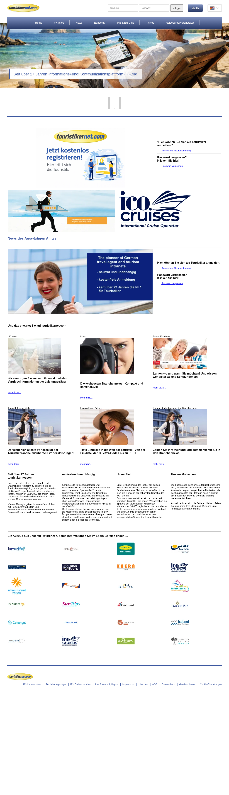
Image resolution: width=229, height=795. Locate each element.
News (79, 22)
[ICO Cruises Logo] (155, 227)
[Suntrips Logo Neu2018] (71, 612)
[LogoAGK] (180, 593)
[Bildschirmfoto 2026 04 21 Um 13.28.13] (180, 612)
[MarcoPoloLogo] (71, 557)
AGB (154, 684)
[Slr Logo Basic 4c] (17, 593)
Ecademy (99, 22)
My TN (195, 8)
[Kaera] (61, 231)
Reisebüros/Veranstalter (180, 22)
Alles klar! (2, 786)
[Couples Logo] (180, 649)
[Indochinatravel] (126, 630)
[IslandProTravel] (17, 649)
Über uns (143, 684)
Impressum (128, 684)
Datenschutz (168, 684)
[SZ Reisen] (126, 649)
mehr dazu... (14, 392)
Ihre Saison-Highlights (106, 684)
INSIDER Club (125, 22)
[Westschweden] (126, 593)
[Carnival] (126, 612)
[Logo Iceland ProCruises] (180, 630)
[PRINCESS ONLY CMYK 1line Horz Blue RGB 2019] (71, 630)
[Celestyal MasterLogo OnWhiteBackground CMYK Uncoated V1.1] (17, 630)
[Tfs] (17, 557)
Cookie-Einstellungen (211, 684)
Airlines (150, 22)
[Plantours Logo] (71, 575)
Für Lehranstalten (32, 684)
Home (38, 22)
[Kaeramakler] (126, 575)
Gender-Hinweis (187, 684)
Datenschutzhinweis (10, 793)
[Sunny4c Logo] (126, 557)
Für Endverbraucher (80, 684)
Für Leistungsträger (56, 684)
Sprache (215, 8)
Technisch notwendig (5, 751)
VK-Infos (59, 22)
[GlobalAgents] (71, 593)
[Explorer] (17, 612)
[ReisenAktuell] (17, 575)
